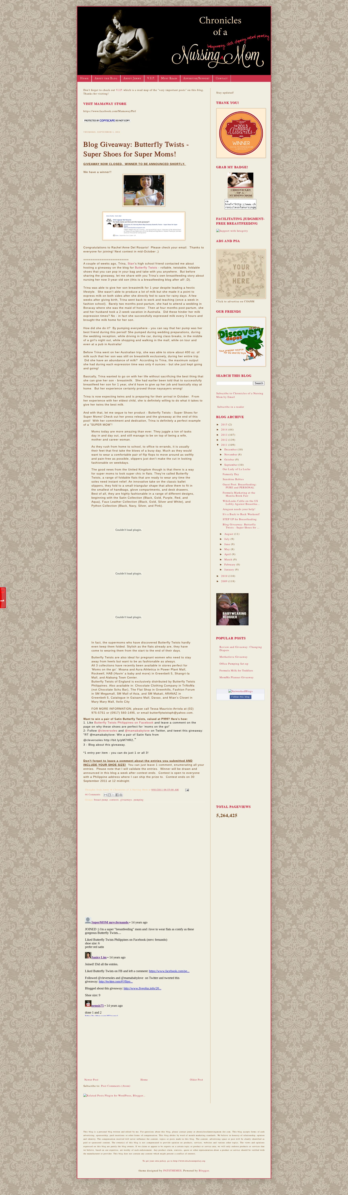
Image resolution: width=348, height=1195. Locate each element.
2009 (224, 581)
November (231, 454)
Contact (222, 78)
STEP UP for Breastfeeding (240, 519)
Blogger (204, 1170)
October (229, 459)
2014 (224, 429)
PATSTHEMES (172, 1170)
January (229, 569)
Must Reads (169, 78)
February (230, 564)
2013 (224, 434)
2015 (224, 424)
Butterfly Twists (146, 267)
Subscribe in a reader (230, 407)
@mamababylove (137, 730)
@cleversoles (107, 730)
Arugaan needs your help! (239, 509)
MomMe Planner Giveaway (237, 677)
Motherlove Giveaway (234, 657)
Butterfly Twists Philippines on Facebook (123, 722)
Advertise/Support (196, 78)
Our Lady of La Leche (237, 469)
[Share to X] (113, 795)
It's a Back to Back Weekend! (241, 514)
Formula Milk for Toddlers (236, 670)
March (228, 559)
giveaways (126, 799)
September (231, 464)
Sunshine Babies (233, 479)
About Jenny (132, 78)
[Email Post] (186, 789)
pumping (139, 799)
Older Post (196, 1079)
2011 (224, 445)
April (228, 554)
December (231, 449)
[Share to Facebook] (117, 795)
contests (114, 799)
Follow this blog (240, 697)
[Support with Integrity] (232, 231)
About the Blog (106, 78)
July (227, 539)
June (227, 544)
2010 (224, 576)
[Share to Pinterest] (121, 795)
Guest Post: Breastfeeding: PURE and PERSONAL (240, 486)
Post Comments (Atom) (115, 1086)
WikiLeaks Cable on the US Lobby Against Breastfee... (241, 502)
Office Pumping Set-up (234, 663)
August (229, 534)
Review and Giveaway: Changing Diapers (241, 648)
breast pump (101, 799)
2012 (224, 440)
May (227, 549)
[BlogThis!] (109, 795)
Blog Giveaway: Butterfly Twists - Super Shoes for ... (241, 526)
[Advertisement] (144, 1047)
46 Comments (92, 794)
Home (84, 78)
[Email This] (106, 795)
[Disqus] (143, 858)
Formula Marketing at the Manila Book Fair (239, 494)
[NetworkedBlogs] (240, 691)
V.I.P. (151, 78)
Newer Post (91, 1079)
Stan (131, 263)
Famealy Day (231, 474)
